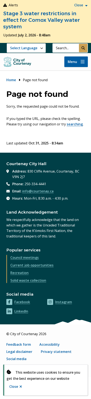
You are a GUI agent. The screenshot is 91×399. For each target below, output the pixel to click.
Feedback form (18, 344)
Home (11, 80)
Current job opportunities (32, 265)
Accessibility (49, 344)
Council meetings (24, 257)
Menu (72, 61)
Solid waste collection (28, 280)
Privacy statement (56, 351)
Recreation (19, 272)
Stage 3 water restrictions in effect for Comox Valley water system (41, 20)
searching (75, 124)
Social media (16, 358)
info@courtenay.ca (38, 191)
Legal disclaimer (19, 351)
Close (13, 386)
